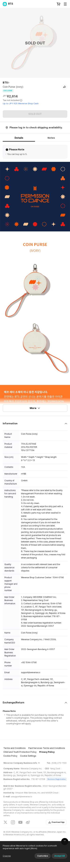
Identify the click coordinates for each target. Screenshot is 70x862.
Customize (42, 856)
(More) (33, 848)
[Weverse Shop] (4, 4)
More (33, 408)
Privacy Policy (47, 752)
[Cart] (58, 4)
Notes (51, 137)
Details (19, 137)
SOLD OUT (35, 114)
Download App (58, 822)
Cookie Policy (10, 756)
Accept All (59, 856)
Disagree (7, 856)
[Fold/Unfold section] (35, 424)
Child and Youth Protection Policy (20, 752)
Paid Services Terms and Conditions (46, 748)
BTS (5, 82)
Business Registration (57, 779)
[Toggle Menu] (65, 4)
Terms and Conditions (14, 748)
